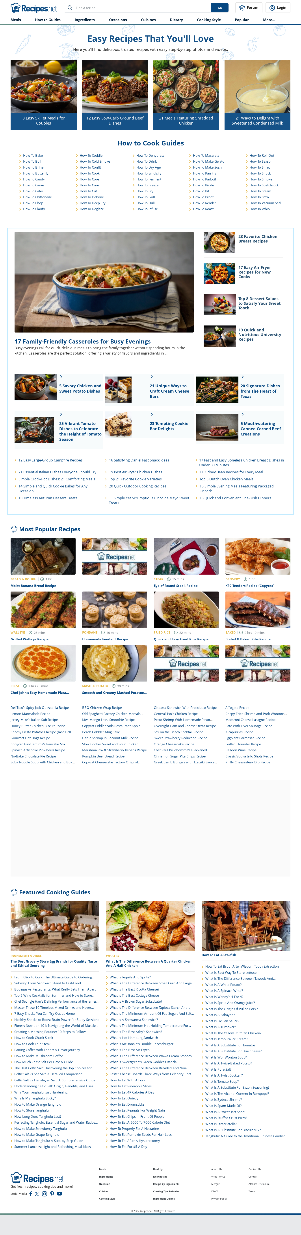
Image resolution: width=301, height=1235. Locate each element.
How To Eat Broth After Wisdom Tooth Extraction (242, 966)
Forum (252, 7)
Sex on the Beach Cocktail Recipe (178, 732)
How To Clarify (34, 209)
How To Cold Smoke (95, 161)
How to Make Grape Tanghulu (36, 1134)
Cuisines (148, 19)
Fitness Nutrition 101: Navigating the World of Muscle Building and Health (55, 1026)
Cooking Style (107, 1198)
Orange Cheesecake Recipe (174, 744)
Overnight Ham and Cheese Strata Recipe (185, 726)
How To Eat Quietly (124, 1098)
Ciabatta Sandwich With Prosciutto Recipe (185, 707)
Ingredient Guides (164, 1198)
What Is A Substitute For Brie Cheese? (233, 1051)
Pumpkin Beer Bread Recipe (103, 756)
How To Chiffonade (37, 197)
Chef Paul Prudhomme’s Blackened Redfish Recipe (180, 752)
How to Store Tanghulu (31, 1110)
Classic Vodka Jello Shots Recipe (249, 756)
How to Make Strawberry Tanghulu (40, 1129)
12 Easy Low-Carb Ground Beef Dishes (114, 120)
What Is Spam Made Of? (223, 1106)
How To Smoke (261, 179)
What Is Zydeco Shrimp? (223, 1099)
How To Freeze (147, 185)
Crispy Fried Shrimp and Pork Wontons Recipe (254, 715)
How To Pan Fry (205, 173)
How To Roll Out (262, 155)
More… (269, 19)
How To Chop (33, 203)
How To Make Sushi (208, 167)
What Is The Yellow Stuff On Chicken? (233, 1033)
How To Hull (145, 203)
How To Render (204, 203)
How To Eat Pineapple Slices (131, 1086)
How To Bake (33, 155)
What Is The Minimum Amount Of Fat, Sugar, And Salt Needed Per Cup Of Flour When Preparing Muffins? (150, 1013)
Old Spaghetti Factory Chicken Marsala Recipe (111, 715)
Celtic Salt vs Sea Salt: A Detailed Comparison (48, 1074)
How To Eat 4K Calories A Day (132, 1092)
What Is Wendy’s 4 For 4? (224, 997)
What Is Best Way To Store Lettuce (230, 972)
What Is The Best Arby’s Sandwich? (136, 1032)
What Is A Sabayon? (220, 1015)
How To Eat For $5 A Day (128, 1147)
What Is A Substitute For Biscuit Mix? (233, 1130)
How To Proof (203, 197)
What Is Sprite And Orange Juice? (230, 1003)
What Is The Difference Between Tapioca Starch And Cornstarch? (149, 1007)
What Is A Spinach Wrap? (224, 991)
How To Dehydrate (150, 155)
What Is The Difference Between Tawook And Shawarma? (239, 978)
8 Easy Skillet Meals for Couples (43, 120)
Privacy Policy (219, 1198)
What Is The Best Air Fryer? (130, 1050)
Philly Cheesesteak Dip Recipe (247, 762)
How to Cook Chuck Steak (33, 1038)
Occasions (118, 19)
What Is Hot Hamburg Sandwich (134, 1038)
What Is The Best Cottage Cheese (134, 995)
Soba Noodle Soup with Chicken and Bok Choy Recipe (41, 764)
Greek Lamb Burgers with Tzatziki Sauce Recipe (184, 764)
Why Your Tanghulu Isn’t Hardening (40, 1092)
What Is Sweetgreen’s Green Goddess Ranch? (143, 1062)
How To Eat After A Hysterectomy (135, 1141)
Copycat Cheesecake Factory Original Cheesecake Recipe (110, 764)
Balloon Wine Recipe (240, 750)
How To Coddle (91, 155)
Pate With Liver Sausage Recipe (248, 726)
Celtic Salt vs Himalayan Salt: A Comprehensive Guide (54, 1080)
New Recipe (160, 1176)
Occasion (104, 1183)
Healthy (158, 1169)
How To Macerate (206, 155)
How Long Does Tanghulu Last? (37, 1116)
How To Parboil (204, 179)
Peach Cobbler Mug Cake (101, 732)
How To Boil (32, 161)
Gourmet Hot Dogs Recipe (30, 738)
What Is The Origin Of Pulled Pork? (231, 1009)
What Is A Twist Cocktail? (224, 1075)
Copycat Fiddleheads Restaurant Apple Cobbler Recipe (111, 728)
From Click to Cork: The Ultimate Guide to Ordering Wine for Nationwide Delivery (53, 977)
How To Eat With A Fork (127, 1080)
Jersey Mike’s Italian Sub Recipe (34, 719)
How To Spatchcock (264, 185)
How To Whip (260, 209)
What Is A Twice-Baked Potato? (228, 1063)
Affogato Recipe (237, 707)
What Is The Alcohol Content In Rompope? (237, 1094)
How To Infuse (147, 209)
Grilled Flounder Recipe (243, 744)
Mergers (215, 1183)
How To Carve (33, 185)
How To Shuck (260, 173)
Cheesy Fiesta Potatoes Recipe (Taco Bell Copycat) (41, 734)
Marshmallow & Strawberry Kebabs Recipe (114, 750)
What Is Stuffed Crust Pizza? (226, 1118)
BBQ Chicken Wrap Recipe (102, 707)
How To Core (89, 179)
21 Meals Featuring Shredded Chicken (186, 120)
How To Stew (259, 197)
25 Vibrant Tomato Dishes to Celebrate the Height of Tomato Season (80, 431)
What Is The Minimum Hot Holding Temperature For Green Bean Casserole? (149, 1026)
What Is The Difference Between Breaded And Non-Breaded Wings (148, 1068)
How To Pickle (203, 185)
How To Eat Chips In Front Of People (137, 1116)
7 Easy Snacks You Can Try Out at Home (44, 1013)
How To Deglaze (92, 209)
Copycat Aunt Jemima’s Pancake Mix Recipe (38, 746)
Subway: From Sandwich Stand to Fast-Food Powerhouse (47, 983)
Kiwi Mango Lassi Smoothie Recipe (108, 719)
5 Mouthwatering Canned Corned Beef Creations (261, 429)
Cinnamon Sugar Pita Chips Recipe (180, 756)
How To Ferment (148, 179)
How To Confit (90, 167)
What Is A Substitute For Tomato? (230, 1045)
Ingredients (85, 19)
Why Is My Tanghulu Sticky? (35, 1098)
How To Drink (146, 161)
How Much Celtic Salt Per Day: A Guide (43, 1062)
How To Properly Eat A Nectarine (134, 1129)
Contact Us (255, 1169)
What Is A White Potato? (223, 985)
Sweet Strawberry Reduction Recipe (180, 738)
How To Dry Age (148, 167)
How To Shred (260, 167)
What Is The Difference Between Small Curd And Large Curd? (151, 983)
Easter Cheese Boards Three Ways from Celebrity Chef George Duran (150, 1074)
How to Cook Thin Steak (32, 1044)
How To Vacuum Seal (265, 203)
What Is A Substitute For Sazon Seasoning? (237, 1087)
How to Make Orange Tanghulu (37, 1104)
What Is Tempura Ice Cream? (226, 1039)
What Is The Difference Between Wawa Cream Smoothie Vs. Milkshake (152, 1056)
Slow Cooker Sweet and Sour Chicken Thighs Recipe (110, 746)
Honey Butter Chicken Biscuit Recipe (38, 726)
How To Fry (144, 191)
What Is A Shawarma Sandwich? (134, 1020)
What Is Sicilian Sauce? (222, 1021)
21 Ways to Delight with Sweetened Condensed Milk (257, 120)
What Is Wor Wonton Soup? (226, 1057)
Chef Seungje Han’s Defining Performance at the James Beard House (55, 1001)
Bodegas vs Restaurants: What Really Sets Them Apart (55, 989)
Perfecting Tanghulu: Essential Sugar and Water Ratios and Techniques (54, 1122)
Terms (252, 1191)
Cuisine (103, 1191)
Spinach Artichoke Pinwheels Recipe (38, 750)
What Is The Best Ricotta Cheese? (134, 989)
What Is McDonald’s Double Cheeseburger (141, 1044)
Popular (242, 19)
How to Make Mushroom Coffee (38, 1056)
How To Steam (260, 191)
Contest (253, 1176)
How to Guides (48, 19)
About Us (216, 1169)
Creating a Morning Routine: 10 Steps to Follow (50, 1032)
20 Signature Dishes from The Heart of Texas (260, 391)
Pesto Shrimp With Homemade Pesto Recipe (182, 721)
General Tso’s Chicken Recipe (176, 713)
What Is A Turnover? (220, 1027)
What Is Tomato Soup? (222, 1081)
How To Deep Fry (93, 203)
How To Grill (145, 197)
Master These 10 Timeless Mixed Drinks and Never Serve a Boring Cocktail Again (52, 1007)
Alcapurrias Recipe (239, 732)
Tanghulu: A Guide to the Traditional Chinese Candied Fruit (245, 1136)
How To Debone (92, 197)
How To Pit (201, 191)
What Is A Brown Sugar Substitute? (136, 1001)
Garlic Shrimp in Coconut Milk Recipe (110, 738)
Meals (102, 1169)
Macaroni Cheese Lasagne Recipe (250, 719)
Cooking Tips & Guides (166, 1191)
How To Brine (33, 167)
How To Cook (90, 173)
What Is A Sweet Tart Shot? (225, 1112)
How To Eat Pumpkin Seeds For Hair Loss (141, 1134)
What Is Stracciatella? (221, 1124)
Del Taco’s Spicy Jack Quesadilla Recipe (40, 707)
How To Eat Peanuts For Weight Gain (137, 1110)
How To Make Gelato (208, 161)
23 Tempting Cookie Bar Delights (169, 426)
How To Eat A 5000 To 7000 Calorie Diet (140, 1122)
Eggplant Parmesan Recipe (245, 738)
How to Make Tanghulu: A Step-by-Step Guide (48, 1141)
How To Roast (203, 209)
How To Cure (89, 185)
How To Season (261, 161)
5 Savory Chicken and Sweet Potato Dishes (80, 388)
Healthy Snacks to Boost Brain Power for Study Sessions (56, 1020)
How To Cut (88, 191)
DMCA (214, 1191)
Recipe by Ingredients (166, 1183)
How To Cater (33, 191)
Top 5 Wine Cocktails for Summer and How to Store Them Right (53, 995)
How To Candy (34, 179)
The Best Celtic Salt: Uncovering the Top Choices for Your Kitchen (53, 1068)
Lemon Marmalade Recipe (30, 713)
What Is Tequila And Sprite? (130, 977)
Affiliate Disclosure (259, 1183)
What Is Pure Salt (218, 1069)
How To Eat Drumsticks (127, 1104)
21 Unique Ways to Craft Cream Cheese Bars (169, 391)
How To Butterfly (35, 173)
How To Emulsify (149, 173)
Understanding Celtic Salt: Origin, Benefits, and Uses (53, 1086)
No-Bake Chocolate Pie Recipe (33, 756)
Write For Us (218, 1176)
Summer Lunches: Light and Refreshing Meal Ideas (52, 1147)
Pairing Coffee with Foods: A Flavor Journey (47, 1050)
